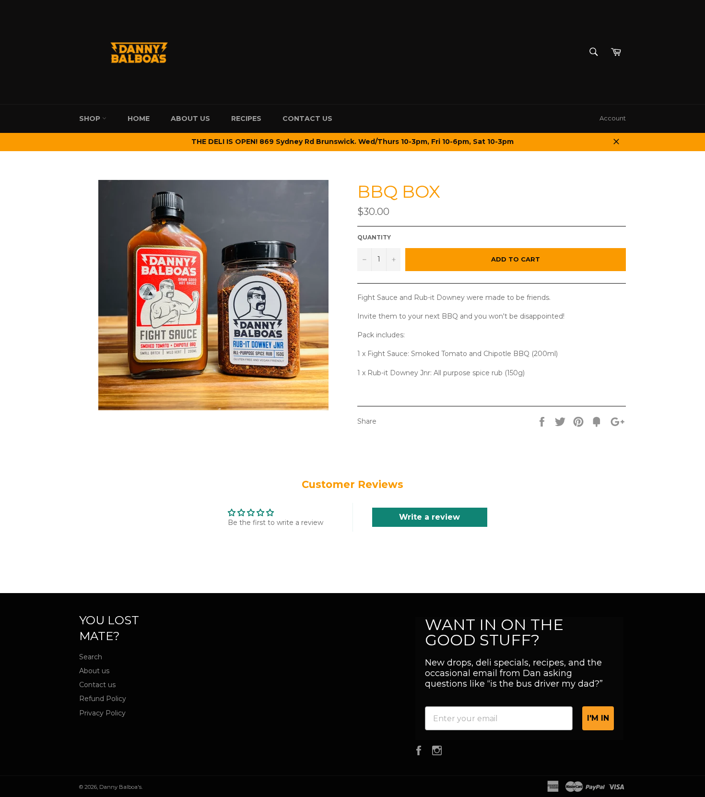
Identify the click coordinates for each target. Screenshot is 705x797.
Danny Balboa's (120, 787)
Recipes (246, 118)
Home (139, 118)
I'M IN (598, 718)
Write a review (429, 517)
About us (190, 118)
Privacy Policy (102, 713)
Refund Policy (102, 698)
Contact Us (307, 118)
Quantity (374, 237)
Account (612, 118)
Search (90, 657)
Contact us (97, 684)
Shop (90, 118)
